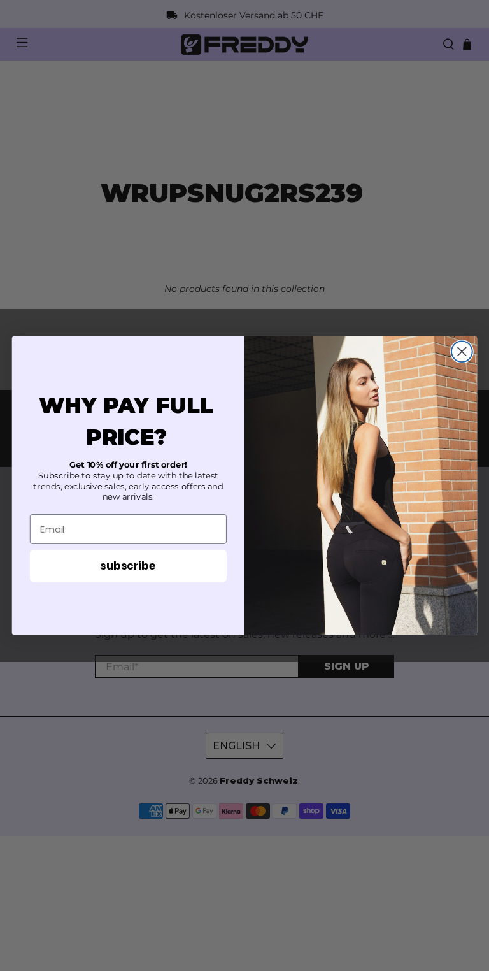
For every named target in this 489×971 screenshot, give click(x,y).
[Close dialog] (461, 351)
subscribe (128, 565)
